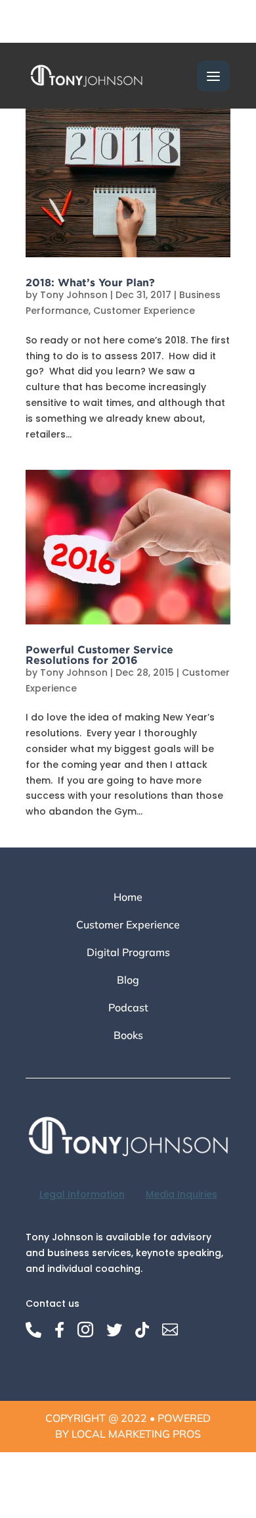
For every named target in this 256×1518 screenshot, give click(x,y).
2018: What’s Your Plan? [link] (90, 282)
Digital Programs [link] (128, 953)
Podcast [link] (128, 1008)
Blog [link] (128, 980)
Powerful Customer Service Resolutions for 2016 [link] (99, 655)
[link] (86, 75)
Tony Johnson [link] (74, 294)
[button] (213, 76)
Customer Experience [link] (144, 310)
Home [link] (128, 897)
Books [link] (128, 1036)
